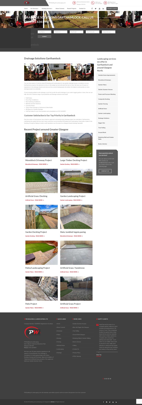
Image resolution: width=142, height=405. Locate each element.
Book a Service (102, 144)
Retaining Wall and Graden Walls (106, 138)
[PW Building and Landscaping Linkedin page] (103, 8)
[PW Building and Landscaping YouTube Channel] (99, 8)
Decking (59, 338)
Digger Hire (101, 123)
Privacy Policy (76, 352)
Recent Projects (71, 8)
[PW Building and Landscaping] (32, 332)
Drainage (59, 352)
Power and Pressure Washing (106, 94)
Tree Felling (101, 127)
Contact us (105, 171)
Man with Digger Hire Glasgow (81, 327)
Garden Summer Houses (105, 89)
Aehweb (53, 401)
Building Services (47, 8)
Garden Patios (102, 85)
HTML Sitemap (77, 356)
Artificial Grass (102, 108)
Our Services (34, 8)
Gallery (75, 345)
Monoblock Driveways (104, 80)
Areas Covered (60, 8)
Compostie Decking (104, 99)
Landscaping (60, 349)
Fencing (59, 342)
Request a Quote (112, 8)
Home (26, 8)
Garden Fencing (103, 104)
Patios (58, 334)
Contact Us (82, 8)
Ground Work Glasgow (79, 334)
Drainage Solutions (103, 118)
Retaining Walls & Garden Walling (81, 338)
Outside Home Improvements (106, 75)
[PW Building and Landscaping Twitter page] (95, 8)
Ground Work (102, 132)
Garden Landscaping (104, 113)
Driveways (59, 331)
